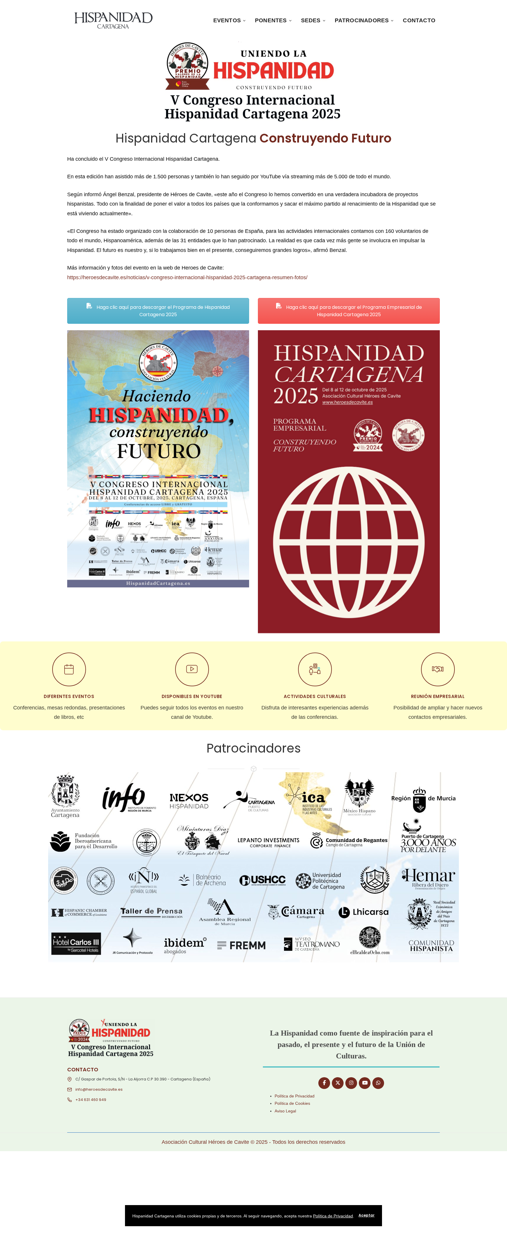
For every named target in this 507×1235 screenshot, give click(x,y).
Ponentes (271, 20)
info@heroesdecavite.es (99, 1089)
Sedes (311, 20)
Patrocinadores (362, 20)
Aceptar (367, 1215)
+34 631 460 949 (90, 1099)
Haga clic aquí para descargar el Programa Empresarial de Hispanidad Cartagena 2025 (353, 311)
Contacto (419, 20)
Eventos (227, 20)
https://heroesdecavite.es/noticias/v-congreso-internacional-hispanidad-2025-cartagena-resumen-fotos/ (187, 277)
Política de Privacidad (295, 1096)
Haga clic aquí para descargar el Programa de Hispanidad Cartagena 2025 (162, 311)
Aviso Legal (285, 1111)
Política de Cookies (292, 1103)
